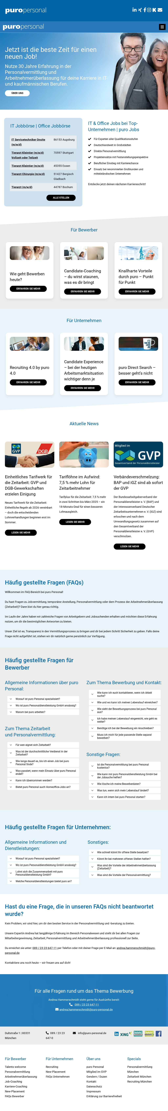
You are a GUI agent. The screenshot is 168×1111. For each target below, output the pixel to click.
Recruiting (52, 1066)
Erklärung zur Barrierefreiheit (104, 1096)
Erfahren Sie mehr (28, 288)
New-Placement (15, 1091)
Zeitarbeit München (139, 1076)
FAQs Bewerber (14, 1096)
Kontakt (91, 1081)
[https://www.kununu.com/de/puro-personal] (154, 10)
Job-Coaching (13, 1081)
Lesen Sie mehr (20, 532)
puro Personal (95, 1066)
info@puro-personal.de (92, 1033)
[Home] (25, 10)
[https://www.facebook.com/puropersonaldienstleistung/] (145, 10)
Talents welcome (15, 1066)
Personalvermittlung (17, 1071)
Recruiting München (139, 1081)
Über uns (17, 93)
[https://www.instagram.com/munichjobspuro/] (149, 10)
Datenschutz (94, 1086)
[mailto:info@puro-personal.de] (160, 10)
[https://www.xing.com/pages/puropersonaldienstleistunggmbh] (140, 10)
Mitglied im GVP (96, 1071)
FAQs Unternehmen (58, 1076)
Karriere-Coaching (16, 1086)
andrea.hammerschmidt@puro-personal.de (86, 1009)
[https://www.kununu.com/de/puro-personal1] (138, 1034)
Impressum (93, 1091)
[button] (162, 27)
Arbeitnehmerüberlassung (21, 1076)
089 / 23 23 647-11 (44, 948)
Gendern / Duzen (96, 1076)
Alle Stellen (61, 197)
